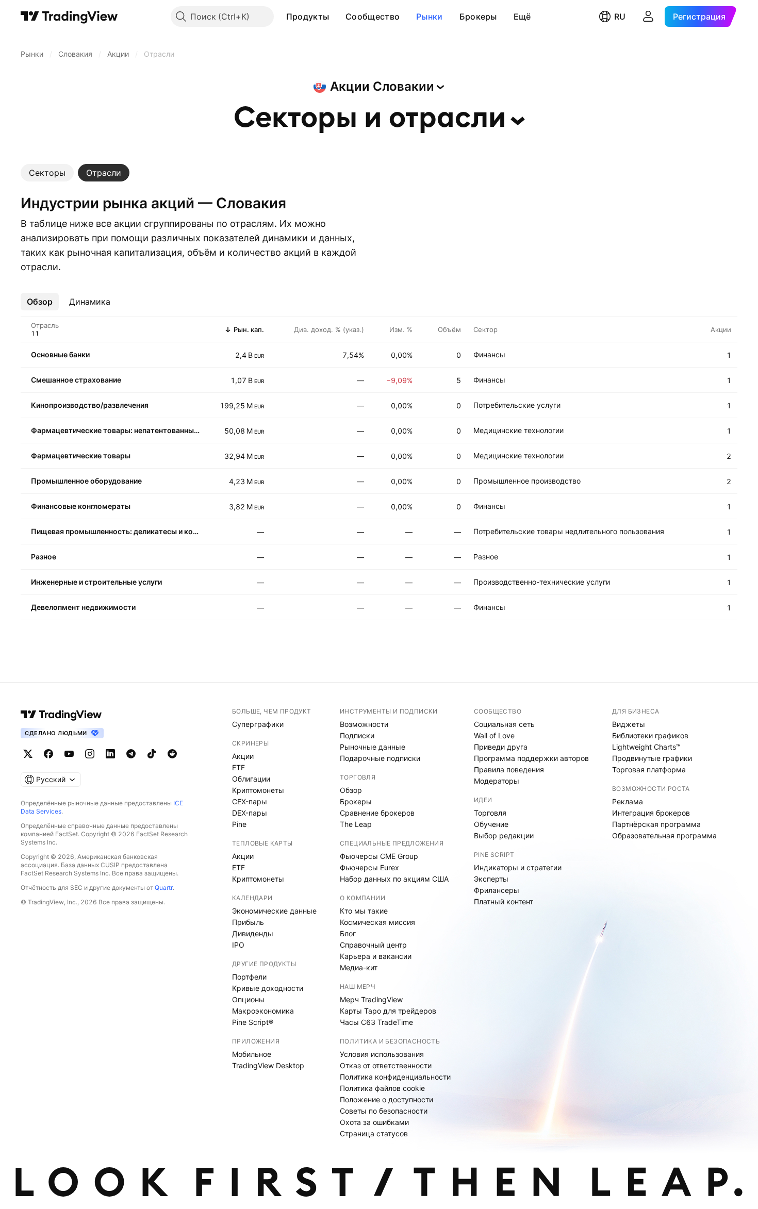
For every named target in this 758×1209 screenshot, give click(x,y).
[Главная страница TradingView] (69, 16)
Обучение (491, 824)
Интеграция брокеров (651, 812)
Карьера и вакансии (375, 956)
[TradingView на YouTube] (69, 754)
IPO (238, 944)
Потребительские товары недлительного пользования (568, 531)
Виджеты (628, 724)
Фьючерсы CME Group (379, 856)
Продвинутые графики (652, 758)
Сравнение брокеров (377, 812)
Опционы (248, 999)
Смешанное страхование (76, 379)
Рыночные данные (372, 746)
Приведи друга (501, 746)
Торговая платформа (649, 769)
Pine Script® (252, 1022)
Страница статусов (374, 1133)
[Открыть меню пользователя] (648, 16)
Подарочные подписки (380, 758)
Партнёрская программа (656, 824)
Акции (243, 756)
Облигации (251, 778)
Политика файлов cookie (382, 1088)
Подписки (357, 735)
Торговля (490, 812)
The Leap (356, 824)
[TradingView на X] (28, 754)
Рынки (429, 16)
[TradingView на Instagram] (90, 754)
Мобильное (251, 1054)
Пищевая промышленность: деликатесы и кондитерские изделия (116, 531)
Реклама (627, 801)
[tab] (47, 172)
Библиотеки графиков (650, 735)
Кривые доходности (267, 988)
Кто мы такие (364, 910)
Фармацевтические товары (80, 455)
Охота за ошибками (374, 1122)
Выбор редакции (504, 835)
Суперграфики (258, 724)
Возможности (364, 724)
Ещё (522, 16)
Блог (348, 933)
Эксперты (491, 878)
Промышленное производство (527, 480)
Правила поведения (509, 769)
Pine (239, 824)
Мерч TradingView (371, 999)
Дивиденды (252, 933)
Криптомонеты (258, 790)
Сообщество (372, 16)
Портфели (249, 976)
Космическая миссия (377, 922)
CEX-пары (249, 801)
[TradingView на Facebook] (48, 754)
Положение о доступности (386, 1099)
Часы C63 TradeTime (376, 1022)
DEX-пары (249, 812)
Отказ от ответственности (386, 1065)
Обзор (351, 790)
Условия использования (382, 1054)
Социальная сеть (504, 724)
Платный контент (503, 901)
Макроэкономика (263, 1010)
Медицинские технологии (518, 430)
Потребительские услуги (517, 405)
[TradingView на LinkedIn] (110, 754)
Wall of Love (494, 735)
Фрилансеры (496, 890)
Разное (43, 556)
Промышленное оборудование (86, 480)
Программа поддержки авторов (531, 758)
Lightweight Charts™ (646, 746)
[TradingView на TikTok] (151, 754)
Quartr (164, 887)
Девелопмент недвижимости (83, 607)
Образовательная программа (664, 835)
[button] (336, 16)
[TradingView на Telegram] (131, 754)
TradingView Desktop (268, 1065)
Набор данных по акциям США (394, 878)
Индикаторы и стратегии (518, 867)
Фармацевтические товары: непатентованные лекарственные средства (116, 430)
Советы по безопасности (383, 1110)
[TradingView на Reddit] (172, 754)
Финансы (489, 354)
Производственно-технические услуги (541, 581)
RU (619, 16)
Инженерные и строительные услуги (96, 581)
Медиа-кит (358, 967)
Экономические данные (274, 910)
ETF (238, 767)
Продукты (307, 16)
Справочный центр (373, 944)
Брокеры (478, 16)
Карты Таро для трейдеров (388, 1010)
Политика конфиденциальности (395, 1076)
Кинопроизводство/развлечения (90, 405)
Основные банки (60, 354)
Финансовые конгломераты (80, 506)
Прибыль (248, 922)
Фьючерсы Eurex (369, 867)
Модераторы (496, 780)
